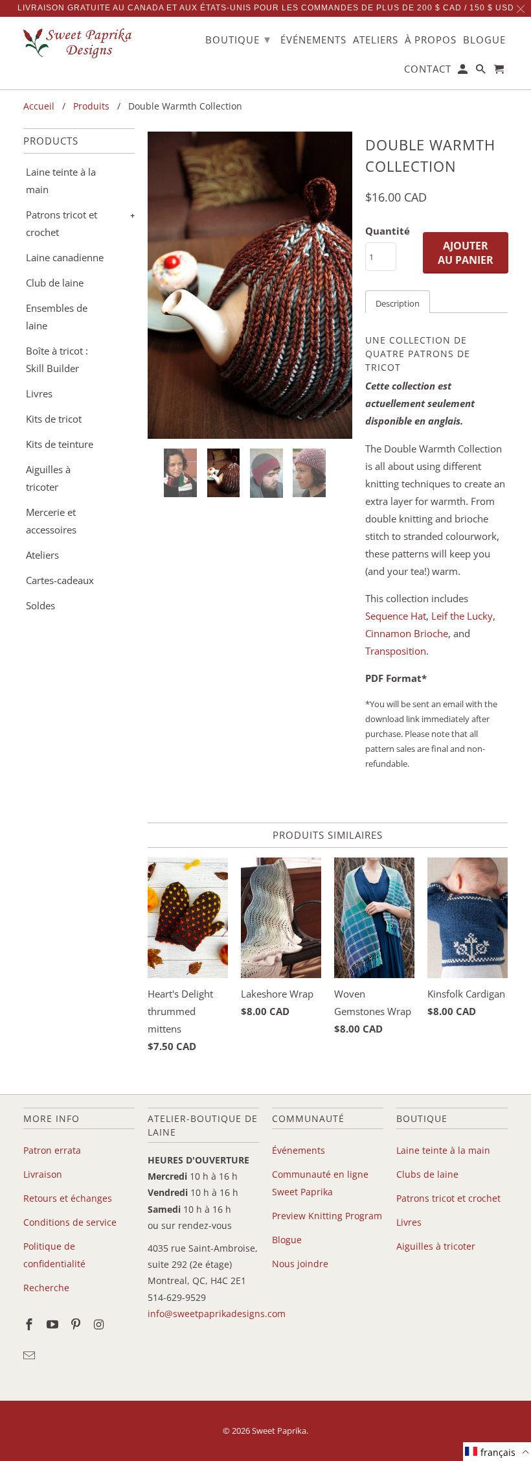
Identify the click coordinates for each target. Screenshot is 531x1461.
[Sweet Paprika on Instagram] (100, 1324)
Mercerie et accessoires (51, 521)
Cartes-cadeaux (60, 580)
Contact (427, 69)
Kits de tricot (54, 418)
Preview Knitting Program (327, 1216)
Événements (298, 1150)
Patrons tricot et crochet (61, 223)
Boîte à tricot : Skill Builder (57, 359)
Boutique (238, 39)
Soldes (40, 605)
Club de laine (55, 282)
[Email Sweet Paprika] (30, 1355)
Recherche (46, 1287)
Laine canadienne (65, 257)
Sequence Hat (395, 615)
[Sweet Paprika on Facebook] (30, 1324)
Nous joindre (300, 1263)
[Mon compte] (463, 72)
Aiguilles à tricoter (48, 478)
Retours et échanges (67, 1198)
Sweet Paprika (279, 1430)
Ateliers (42, 554)
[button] (497, 1451)
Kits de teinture (59, 444)
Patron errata (52, 1150)
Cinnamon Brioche (406, 633)
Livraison (42, 1174)
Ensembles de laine (56, 316)
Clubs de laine (427, 1174)
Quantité (387, 230)
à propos (431, 40)
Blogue (287, 1239)
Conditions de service (70, 1222)
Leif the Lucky (462, 615)
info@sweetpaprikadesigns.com (217, 1313)
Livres (39, 393)
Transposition (395, 650)
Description (398, 303)
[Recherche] (482, 72)
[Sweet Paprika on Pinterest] (77, 1324)
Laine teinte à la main (61, 180)
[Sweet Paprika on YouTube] (54, 1324)
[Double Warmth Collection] (250, 285)
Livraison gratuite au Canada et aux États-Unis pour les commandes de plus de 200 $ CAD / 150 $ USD (265, 7)
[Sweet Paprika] (79, 43)
